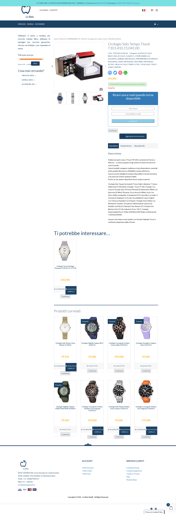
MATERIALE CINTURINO (133, 62)
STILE (137, 64)
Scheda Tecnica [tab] (126, 146)
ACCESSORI (39, 24)
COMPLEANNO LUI (142, 56)
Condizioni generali (134, 471)
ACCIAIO (148, 53)
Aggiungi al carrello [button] (71, 290)
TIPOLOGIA (145, 64)
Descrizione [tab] (113, 146)
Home (56, 39)
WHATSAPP (101, 3)
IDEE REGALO (130, 59)
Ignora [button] (137, 3)
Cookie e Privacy (133, 474)
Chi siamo (44, 10)
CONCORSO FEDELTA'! (125, 3)
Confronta (113, 131)
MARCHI (154, 59)
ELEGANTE (112, 59)
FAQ (128, 477)
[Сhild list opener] (35, 76)
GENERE (120, 59)
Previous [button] (52, 67)
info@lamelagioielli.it (26, 485)
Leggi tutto (93, 366)
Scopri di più (60, 289)
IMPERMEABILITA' (73, 39)
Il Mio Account (88, 468)
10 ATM (83, 39)
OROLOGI (22, 24)
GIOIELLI (30, 24)
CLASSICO (130, 56)
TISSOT (154, 64)
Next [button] (105, 67)
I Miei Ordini (87, 471)
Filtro (35, 63)
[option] (79, 67)
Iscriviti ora (133, 121)
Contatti (53, 10)
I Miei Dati (86, 474)
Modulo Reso (131, 480)
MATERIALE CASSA (115, 62)
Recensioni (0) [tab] (139, 146)
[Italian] (144, 10)
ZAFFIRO (117, 67)
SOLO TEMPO (128, 64)
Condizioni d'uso (132, 468)
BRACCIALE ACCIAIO (116, 56)
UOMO (111, 67)
